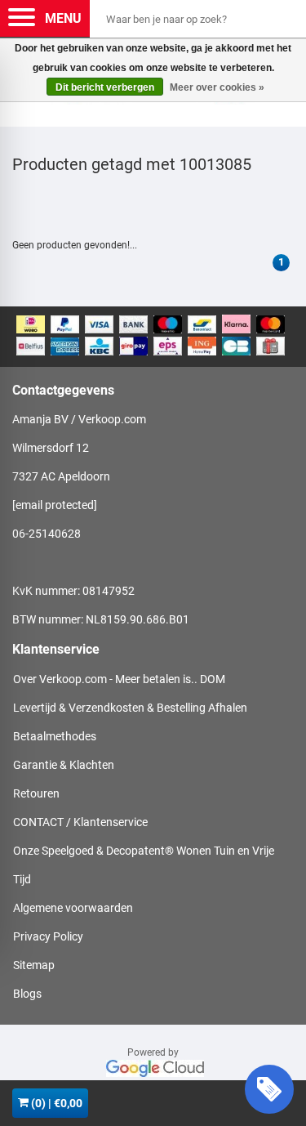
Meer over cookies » (217, 87)
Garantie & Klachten (63, 764)
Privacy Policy (48, 936)
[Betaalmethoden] (153, 337)
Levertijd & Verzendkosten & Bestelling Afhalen (130, 707)
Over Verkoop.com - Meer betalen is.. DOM (119, 679)
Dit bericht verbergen (104, 87)
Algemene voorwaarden (73, 907)
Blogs (27, 993)
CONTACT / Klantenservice (80, 822)
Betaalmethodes (54, 736)
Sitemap (34, 965)
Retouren (36, 793)
